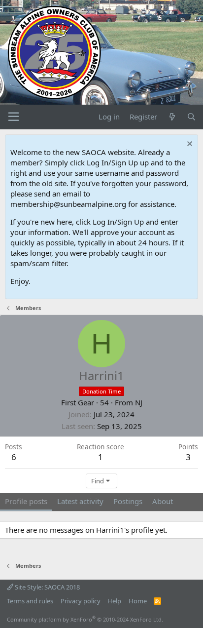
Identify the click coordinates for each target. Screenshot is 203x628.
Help (114, 600)
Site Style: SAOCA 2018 (46, 587)
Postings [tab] (127, 501)
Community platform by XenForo (85, 619)
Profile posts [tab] (26, 501)
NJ (138, 402)
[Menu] (13, 117)
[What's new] (171, 117)
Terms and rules (30, 600)
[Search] (191, 117)
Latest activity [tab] (80, 501)
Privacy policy (81, 600)
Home (138, 600)
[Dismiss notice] (188, 145)
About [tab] (162, 501)
